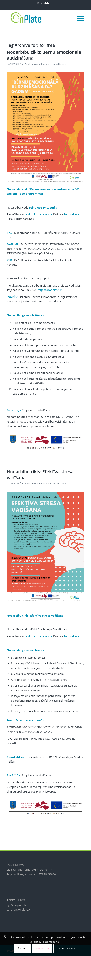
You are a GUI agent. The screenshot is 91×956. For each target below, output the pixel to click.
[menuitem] (43, 3)
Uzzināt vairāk (66, 948)
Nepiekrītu (42, 948)
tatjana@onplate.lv (50, 290)
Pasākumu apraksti (34, 63)
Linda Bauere (58, 63)
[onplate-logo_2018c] (38, 18)
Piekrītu (23, 948)
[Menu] (78, 18)
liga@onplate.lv (16, 905)
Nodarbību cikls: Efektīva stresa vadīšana (40, 474)
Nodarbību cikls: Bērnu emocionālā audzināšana (44, 55)
